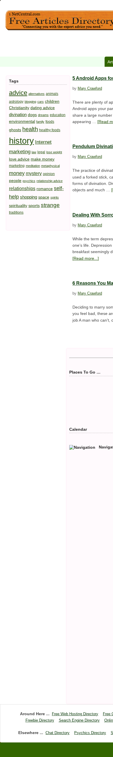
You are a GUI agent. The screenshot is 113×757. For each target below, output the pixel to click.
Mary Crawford (90, 88)
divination (18, 114)
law (34, 152)
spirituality (18, 205)
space (43, 197)
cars (40, 101)
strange (50, 205)
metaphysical (50, 165)
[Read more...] (85, 258)
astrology (16, 102)
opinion (49, 174)
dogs (32, 114)
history (21, 140)
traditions (16, 212)
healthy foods (49, 130)
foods (49, 122)
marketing (17, 166)
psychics (29, 181)
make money (42, 159)
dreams (43, 115)
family (40, 121)
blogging (30, 101)
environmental (22, 121)
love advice (19, 159)
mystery (34, 173)
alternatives (36, 93)
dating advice (42, 107)
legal (41, 152)
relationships (22, 188)
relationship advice (50, 181)
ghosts (15, 129)
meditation (33, 165)
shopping (28, 196)
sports (34, 205)
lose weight (54, 152)
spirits (54, 197)
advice (18, 92)
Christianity (19, 107)
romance (45, 188)
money (17, 173)
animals (52, 94)
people (15, 180)
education (57, 115)
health (30, 129)
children (52, 101)
